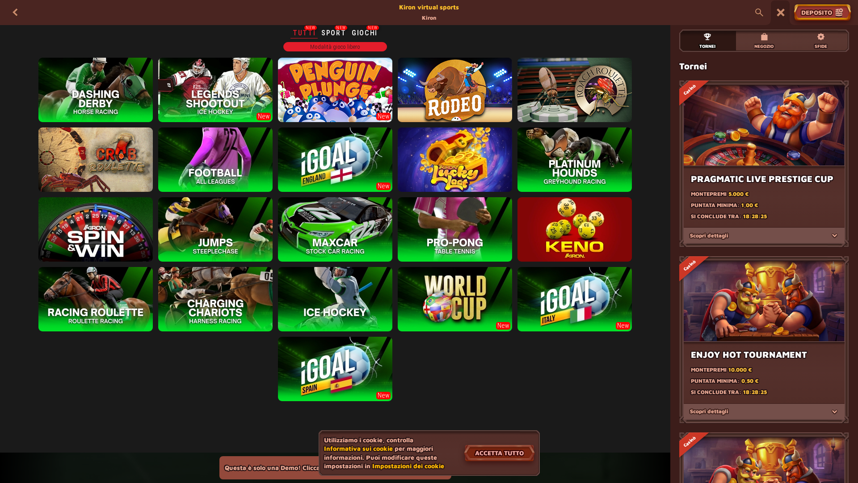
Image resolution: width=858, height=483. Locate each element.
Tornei (707, 46)
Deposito (816, 12)
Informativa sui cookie (358, 448)
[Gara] (781, 12)
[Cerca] (759, 12)
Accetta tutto (499, 453)
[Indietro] (15, 12)
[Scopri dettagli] (834, 235)
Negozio (764, 46)
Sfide (821, 46)
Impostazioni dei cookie (408, 466)
